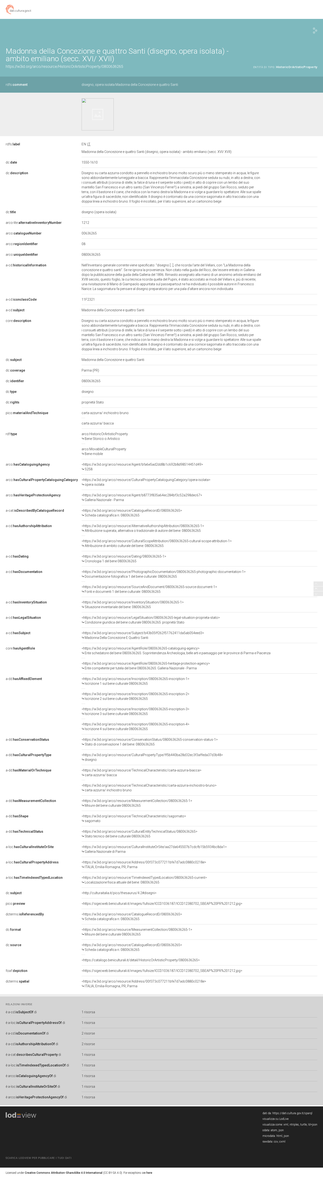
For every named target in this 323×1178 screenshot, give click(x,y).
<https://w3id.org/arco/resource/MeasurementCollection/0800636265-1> (137, 803)
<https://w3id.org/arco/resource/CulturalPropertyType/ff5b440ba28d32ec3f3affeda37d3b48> (152, 757)
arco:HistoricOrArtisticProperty (105, 436)
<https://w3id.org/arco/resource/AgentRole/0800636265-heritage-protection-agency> (146, 666)
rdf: (11, 434)
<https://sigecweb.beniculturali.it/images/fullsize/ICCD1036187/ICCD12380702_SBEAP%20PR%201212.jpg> (162, 903)
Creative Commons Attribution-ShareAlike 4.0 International (63, 1172)
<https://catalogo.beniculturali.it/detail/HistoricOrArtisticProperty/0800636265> (141, 960)
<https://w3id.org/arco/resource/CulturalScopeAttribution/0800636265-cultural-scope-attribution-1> (157, 543)
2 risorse (88, 1033)
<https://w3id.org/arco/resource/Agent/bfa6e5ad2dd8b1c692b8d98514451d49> (142, 467)
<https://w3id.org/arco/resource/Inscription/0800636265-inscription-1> (135, 681)
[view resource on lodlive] (315, 30)
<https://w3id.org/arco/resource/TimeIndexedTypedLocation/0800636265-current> (144, 880)
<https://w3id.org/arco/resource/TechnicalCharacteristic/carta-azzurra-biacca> (141, 772)
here (149, 1172)
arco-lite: (34, 223)
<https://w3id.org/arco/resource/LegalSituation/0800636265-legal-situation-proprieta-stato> (151, 620)
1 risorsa (88, 1012)
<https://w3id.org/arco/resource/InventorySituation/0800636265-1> (133, 604)
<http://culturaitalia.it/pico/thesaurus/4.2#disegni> (119, 893)
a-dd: (24, 679)
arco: (24, 233)
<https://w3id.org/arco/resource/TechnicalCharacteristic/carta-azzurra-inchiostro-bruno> (149, 788)
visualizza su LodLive (275, 1119)
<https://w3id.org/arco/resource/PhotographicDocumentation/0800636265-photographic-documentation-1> (164, 574)
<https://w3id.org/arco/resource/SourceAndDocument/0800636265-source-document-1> (149, 589)
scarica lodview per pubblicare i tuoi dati (38, 1158)
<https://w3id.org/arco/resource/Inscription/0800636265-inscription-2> (135, 696)
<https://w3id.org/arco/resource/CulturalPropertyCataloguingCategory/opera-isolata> (146, 482)
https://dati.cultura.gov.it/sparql (292, 1113)
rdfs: (16, 85)
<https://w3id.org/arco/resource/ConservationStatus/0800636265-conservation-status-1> (150, 742)
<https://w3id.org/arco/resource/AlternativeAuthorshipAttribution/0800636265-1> (143, 528)
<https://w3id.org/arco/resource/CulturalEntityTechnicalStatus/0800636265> (139, 834)
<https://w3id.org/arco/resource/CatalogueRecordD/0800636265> (132, 513)
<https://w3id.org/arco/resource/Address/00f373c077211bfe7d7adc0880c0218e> (144, 864)
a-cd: (26, 265)
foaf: (16, 971)
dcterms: (25, 914)
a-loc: (30, 847)
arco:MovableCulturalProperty (104, 451)
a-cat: (35, 510)
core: (18, 321)
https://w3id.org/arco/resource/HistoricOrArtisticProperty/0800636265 (64, 66)
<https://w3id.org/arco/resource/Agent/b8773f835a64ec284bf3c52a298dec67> (142, 497)
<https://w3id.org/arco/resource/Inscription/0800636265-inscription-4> (135, 726)
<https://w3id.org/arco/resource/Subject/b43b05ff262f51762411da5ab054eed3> (143, 635)
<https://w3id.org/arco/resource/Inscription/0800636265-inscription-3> (135, 711)
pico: (27, 413)
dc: (11, 162)
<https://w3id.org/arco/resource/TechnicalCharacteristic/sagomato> (134, 818)
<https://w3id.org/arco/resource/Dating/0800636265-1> (124, 558)
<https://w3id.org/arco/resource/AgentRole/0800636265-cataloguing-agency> (176, 650)
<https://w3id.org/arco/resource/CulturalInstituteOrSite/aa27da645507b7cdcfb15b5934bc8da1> (154, 849)
